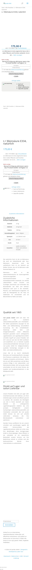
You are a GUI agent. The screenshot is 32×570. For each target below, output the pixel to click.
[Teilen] (4, 567)
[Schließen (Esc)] (5, 567)
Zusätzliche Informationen (16, 213)
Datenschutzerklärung (17, 69)
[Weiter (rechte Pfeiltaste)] (2, 569)
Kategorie (16, 458)
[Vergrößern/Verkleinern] (0, 567)
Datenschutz (15, 556)
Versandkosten (22, 48)
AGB (21, 556)
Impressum (7, 556)
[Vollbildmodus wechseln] (2, 567)
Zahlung (16, 558)
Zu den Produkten (16, 466)
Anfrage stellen (16, 80)
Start (3, 7)
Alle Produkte (9, 7)
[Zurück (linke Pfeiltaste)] (0, 569)
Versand (26, 556)
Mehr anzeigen (17, 55)
